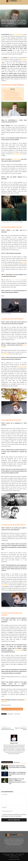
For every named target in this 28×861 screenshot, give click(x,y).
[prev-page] (2, 787)
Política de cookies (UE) (20, 854)
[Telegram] (12, 30)
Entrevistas (6, 8)
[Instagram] (11, 756)
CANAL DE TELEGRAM (16, 709)
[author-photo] (14, 741)
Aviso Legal (7, 855)
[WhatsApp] (15, 30)
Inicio (2, 8)
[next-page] (4, 787)
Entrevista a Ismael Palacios (8, 90)
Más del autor (17, 762)
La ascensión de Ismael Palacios (12, 94)
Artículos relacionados (7, 762)
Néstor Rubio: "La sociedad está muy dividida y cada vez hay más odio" (17, 774)
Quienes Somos (14, 855)
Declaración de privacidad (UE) (8, 854)
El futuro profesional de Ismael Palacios (13, 99)
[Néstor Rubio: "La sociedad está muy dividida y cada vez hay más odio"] (4, 774)
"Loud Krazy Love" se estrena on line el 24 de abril (7, 728)
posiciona (3, 52)
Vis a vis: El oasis (17, 713)
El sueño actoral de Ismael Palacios (12, 97)
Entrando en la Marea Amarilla (11, 92)
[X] (5, 30)
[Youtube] (21, 847)
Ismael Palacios (10, 713)
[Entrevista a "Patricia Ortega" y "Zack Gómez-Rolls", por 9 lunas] (4, 767)
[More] (18, 30)
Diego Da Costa (5, 25)
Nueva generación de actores (11, 95)
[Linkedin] (9, 30)
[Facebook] (2, 30)
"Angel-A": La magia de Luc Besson (21, 728)
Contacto (20, 855)
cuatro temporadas (16, 280)
